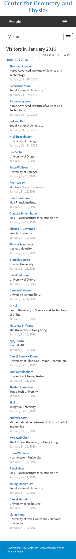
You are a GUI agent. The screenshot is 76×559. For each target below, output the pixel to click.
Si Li (12, 402)
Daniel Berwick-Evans (24, 356)
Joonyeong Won (20, 101)
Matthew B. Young (21, 325)
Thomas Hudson (20, 66)
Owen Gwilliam (20, 198)
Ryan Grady (17, 183)
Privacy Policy (15, 551)
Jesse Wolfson (19, 167)
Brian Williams (19, 453)
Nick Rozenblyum (21, 136)
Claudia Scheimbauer (24, 213)
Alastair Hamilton (21, 387)
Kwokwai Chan (19, 438)
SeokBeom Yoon (20, 86)
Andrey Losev (18, 418)
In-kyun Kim (17, 121)
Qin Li (13, 306)
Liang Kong (17, 514)
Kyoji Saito (17, 341)
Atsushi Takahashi (21, 244)
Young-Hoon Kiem (21, 484)
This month (48, 54)
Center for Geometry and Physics (38, 7)
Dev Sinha (16, 152)
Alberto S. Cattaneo (22, 229)
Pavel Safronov (19, 275)
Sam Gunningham (21, 372)
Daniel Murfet (18, 499)
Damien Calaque (20, 290)
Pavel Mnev (17, 468)
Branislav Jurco (20, 260)
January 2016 (17, 60)
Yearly (67, 54)
